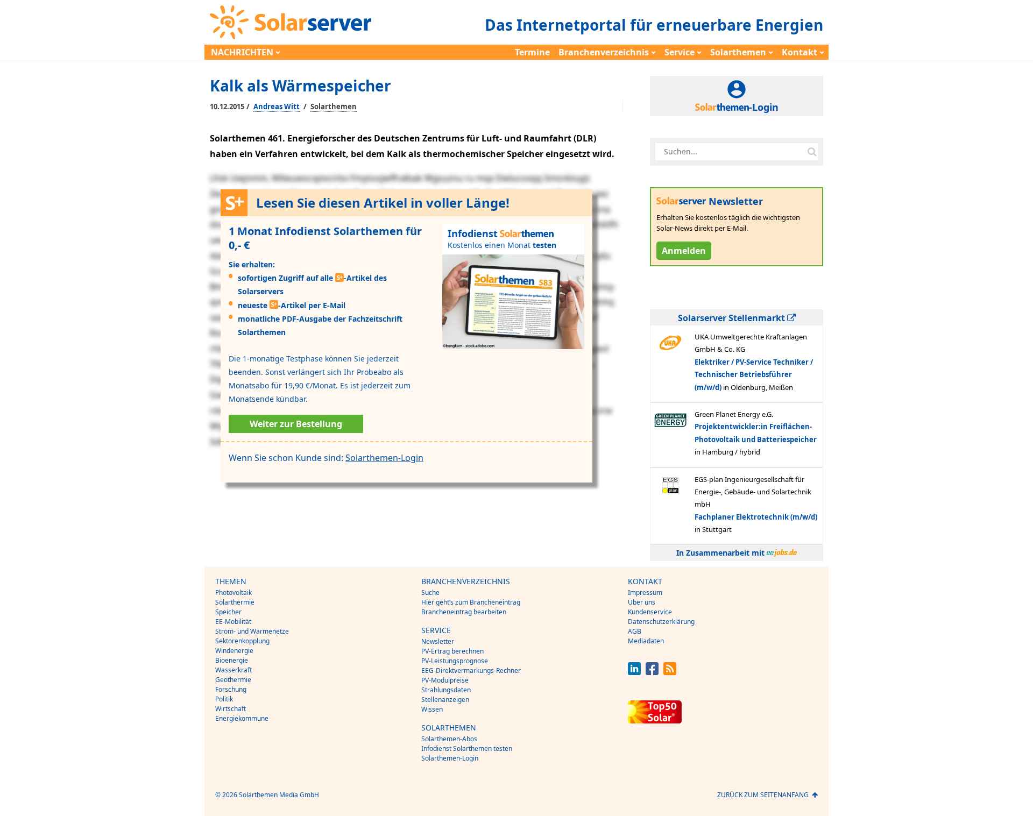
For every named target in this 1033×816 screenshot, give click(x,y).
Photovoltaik (233, 592)
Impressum (645, 592)
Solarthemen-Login (384, 458)
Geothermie (233, 679)
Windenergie (234, 650)
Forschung (230, 689)
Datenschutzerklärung (661, 621)
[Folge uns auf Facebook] (652, 672)
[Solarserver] (290, 22)
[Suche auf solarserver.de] (812, 152)
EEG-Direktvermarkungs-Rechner (471, 670)
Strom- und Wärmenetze (252, 631)
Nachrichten (242, 52)
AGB (634, 631)
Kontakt (799, 52)
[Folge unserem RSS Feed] (669, 672)
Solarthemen (738, 52)
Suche (430, 592)
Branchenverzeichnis (603, 52)
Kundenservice (650, 611)
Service (679, 52)
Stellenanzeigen (445, 699)
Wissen (432, 709)
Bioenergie (231, 660)
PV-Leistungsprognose (454, 660)
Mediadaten (646, 640)
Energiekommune (241, 718)
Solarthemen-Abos (449, 738)
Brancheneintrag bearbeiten (463, 611)
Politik (224, 699)
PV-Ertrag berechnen (452, 651)
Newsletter (437, 641)
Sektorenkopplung (242, 640)
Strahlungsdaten (446, 689)
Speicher (228, 611)
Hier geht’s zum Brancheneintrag (470, 602)
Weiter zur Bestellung (296, 424)
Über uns (641, 602)
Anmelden (684, 251)
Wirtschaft (230, 708)
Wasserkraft (233, 670)
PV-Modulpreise (445, 680)
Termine (532, 52)
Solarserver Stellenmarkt (732, 318)
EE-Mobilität (233, 621)
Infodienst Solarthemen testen (466, 748)
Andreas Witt (276, 106)
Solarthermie (234, 602)
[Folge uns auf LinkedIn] (634, 672)
